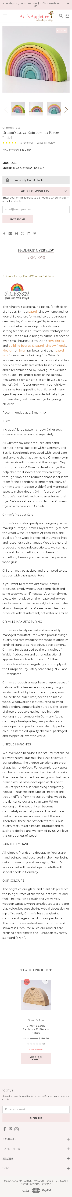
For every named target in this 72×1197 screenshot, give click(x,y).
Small (22, 350)
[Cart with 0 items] (67, 16)
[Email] (10, 233)
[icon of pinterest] (10, 1129)
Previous (5, 108)
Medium (8, 350)
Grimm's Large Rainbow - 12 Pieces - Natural (36, 1029)
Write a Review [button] (46, 142)
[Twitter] (22, 233)
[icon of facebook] (4, 1129)
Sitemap (46, 1184)
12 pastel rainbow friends (49, 345)
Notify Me (18, 219)
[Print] (16, 233)
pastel (32, 311)
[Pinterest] (35, 233)
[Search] (61, 16)
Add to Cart (36, 1058)
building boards (20, 345)
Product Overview (36, 250)
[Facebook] (4, 233)
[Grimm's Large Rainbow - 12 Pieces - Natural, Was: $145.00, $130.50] (36, 995)
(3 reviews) (26, 142)
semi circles (56, 340)
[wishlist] (45, 981)
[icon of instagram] (16, 1129)
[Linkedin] (28, 233)
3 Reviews (36, 257)
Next (66, 108)
